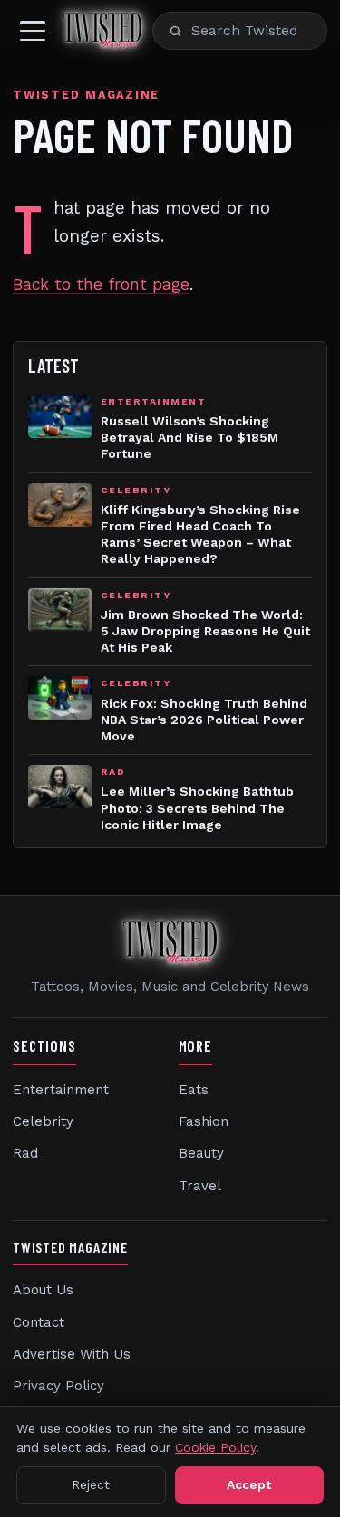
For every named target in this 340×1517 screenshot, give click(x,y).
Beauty (201, 1153)
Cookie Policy (215, 1447)
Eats (194, 1090)
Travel (200, 1186)
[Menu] (33, 31)
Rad (25, 1153)
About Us (43, 1290)
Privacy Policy (58, 1386)
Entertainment (61, 1090)
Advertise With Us (72, 1354)
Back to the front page (101, 284)
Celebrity (43, 1121)
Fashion (203, 1121)
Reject (91, 1484)
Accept (249, 1484)
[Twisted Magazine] (102, 31)
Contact (38, 1322)
